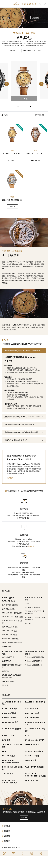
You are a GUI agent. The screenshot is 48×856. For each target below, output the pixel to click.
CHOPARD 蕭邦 (32, 718)
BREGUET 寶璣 (31, 709)
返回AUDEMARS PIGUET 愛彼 (32, 50)
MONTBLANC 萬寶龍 (34, 751)
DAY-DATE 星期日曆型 (10, 605)
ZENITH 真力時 (31, 780)
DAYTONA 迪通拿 (8, 609)
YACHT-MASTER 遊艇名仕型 (12, 643)
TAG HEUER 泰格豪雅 (34, 767)
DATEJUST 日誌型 (8, 601)
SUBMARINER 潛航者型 (10, 639)
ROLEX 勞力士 (8, 598)
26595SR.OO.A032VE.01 (12, 155)
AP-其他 (28, 623)
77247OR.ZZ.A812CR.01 (36, 155)
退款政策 (31, 546)
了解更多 (12, 50)
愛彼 (12, 150)
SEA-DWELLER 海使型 (10, 627)
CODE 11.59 (29, 603)
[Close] (46, 853)
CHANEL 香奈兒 (9, 718)
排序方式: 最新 (40, 115)
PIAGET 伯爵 (30, 760)
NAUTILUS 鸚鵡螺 (8, 681)
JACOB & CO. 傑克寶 (34, 740)
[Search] (40, 3)
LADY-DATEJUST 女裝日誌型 (12, 617)
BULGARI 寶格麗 (9, 713)
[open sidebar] (5, 4)
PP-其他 (5, 685)
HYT (27, 736)
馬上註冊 (24, 817)
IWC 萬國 (6, 740)
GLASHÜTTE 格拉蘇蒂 (12, 729)
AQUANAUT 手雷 (8, 657)
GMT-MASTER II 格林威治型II (12, 613)
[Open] (5, 4)
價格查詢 (12, 206)
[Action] (40, 853)
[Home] (24, 3)
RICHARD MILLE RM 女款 (33, 665)
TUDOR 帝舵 (7, 774)
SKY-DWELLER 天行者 (9, 635)
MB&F (5, 751)
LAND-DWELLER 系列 (9, 631)
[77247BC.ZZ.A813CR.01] (12, 181)
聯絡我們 (10, 478)
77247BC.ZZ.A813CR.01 (12, 201)
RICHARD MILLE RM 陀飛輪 (34, 657)
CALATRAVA (6, 661)
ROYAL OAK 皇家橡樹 (32, 607)
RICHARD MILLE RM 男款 (33, 661)
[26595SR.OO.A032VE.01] (12, 134)
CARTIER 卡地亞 (32, 713)
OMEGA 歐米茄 (8, 756)
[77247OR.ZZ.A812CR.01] (36, 134)
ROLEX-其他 (6, 646)
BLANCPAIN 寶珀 (10, 709)
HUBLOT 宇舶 (8, 736)
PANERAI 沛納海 (32, 756)
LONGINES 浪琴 (32, 745)
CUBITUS (5, 671)
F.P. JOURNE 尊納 (10, 722)
